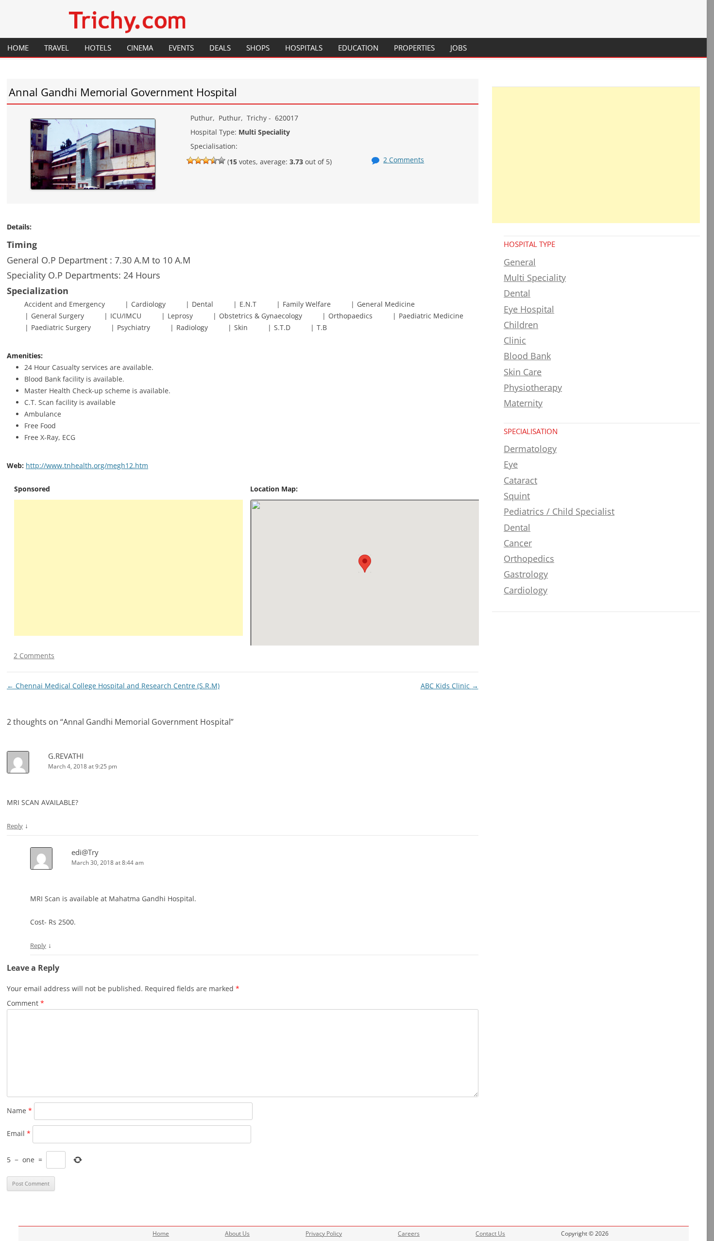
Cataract (520, 480)
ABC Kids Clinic (449, 685)
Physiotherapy (533, 387)
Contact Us (490, 1233)
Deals (220, 47)
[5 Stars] (221, 160)
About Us (237, 1233)
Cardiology (525, 590)
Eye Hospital (529, 309)
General (520, 262)
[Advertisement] (128, 568)
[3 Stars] (206, 160)
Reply (15, 826)
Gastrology (526, 574)
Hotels (98, 47)
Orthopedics (529, 558)
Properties (414, 47)
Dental (517, 293)
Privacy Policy (324, 1233)
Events (181, 47)
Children (521, 325)
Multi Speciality (535, 277)
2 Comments (403, 159)
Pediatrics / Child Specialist (559, 511)
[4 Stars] (214, 160)
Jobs (458, 47)
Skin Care (523, 372)
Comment (25, 1003)
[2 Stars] (198, 160)
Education (358, 47)
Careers (409, 1233)
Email (19, 1133)
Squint (517, 496)
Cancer (518, 543)
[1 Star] (190, 160)
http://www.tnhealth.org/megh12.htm (87, 465)
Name (19, 1110)
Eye (511, 464)
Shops (258, 47)
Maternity (523, 403)
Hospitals (304, 47)
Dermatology (530, 448)
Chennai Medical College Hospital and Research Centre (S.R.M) (113, 685)
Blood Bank (527, 356)
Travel (56, 47)
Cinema (140, 47)
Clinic (515, 340)
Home (18, 47)
